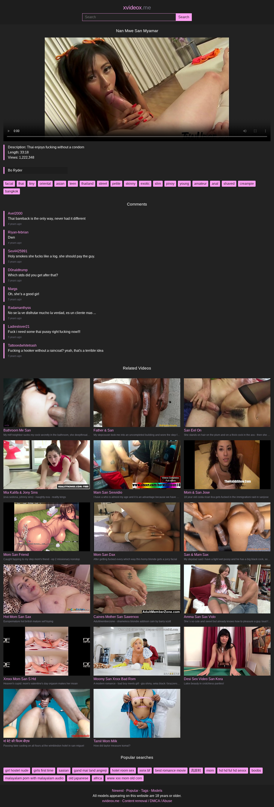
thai (21, 183)
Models (156, 790)
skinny (131, 183)
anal (215, 183)
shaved (229, 183)
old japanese (78, 778)
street (103, 183)
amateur (200, 183)
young (184, 183)
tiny (31, 183)
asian (60, 183)
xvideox (137, 8)
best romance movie (170, 770)
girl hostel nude (16, 770)
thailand (87, 183)
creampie (247, 183)
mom (210, 770)
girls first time (44, 770)
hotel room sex (123, 770)
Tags (144, 790)
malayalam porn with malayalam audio (34, 778)
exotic (145, 183)
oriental (45, 183)
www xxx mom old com (124, 778)
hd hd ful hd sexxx (232, 770)
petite (116, 183)
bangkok (11, 191)
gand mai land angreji (90, 770)
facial (9, 183)
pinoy (170, 183)
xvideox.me (110, 801)
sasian (64, 770)
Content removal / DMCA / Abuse (147, 801)
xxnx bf (144, 770)
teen (73, 183)
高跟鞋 (196, 770)
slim (158, 183)
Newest (118, 790)
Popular (132, 790)
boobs (256, 770)
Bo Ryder (15, 170)
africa (98, 778)
